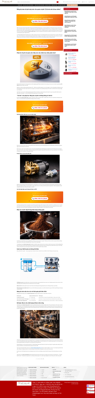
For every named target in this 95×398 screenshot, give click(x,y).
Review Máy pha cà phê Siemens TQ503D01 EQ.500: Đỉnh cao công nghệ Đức (71, 12)
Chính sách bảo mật (56, 375)
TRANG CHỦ (20, 5)
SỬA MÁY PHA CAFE (61, 5)
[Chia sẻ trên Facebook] (36, 359)
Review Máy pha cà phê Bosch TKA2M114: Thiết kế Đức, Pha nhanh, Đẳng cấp (70, 21)
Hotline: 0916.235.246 (72, 5)
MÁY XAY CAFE (48, 5)
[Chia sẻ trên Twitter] (38, 359)
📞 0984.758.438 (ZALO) (40, 21)
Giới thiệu (54, 369)
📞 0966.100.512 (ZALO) (40, 108)
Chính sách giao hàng (56, 374)
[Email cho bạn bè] (40, 359)
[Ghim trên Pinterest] (41, 359)
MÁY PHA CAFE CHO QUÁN (39, 5)
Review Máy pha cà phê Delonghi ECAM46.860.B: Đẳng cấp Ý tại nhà (71, 17)
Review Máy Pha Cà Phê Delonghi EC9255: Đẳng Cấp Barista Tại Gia (71, 36)
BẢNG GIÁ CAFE (54, 5)
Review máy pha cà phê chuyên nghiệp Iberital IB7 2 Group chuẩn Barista (70, 31)
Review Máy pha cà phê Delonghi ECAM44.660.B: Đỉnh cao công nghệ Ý (70, 45)
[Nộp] (57, 2)
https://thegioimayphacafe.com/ (36, 347)
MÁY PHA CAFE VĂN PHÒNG (28, 5)
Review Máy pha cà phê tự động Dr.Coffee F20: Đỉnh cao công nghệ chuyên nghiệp (71, 40)
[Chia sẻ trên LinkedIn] (43, 359)
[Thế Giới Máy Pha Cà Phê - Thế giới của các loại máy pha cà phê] (8, 2)
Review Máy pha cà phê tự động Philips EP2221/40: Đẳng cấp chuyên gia (70, 26)
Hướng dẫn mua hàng (56, 377)
